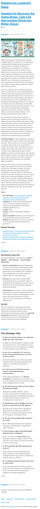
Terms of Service (31, 499)
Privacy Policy (5, 502)
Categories (10, 499)
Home (3, 499)
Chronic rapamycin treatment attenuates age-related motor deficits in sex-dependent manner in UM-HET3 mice (17, 197)
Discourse (12, 506)
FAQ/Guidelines (19, 499)
